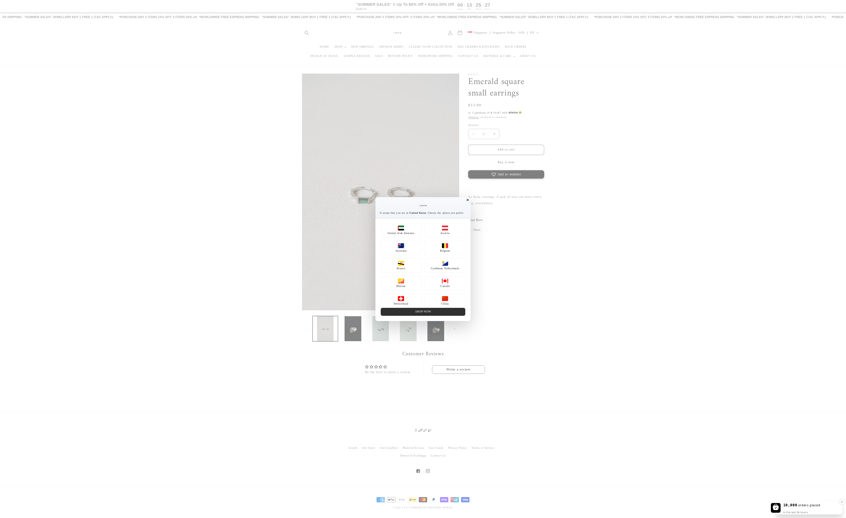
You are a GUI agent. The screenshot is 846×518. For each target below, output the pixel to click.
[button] (401, 230)
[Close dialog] (468, 200)
